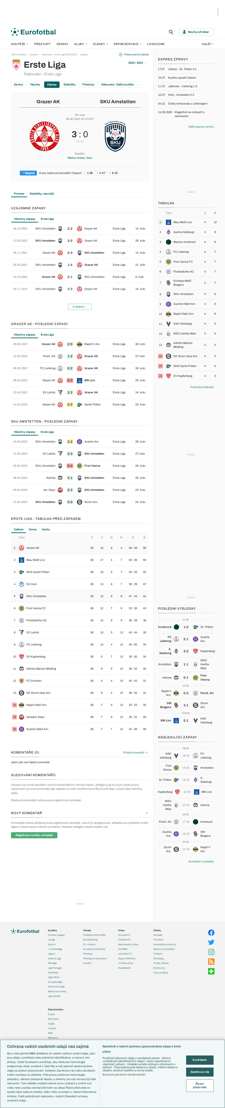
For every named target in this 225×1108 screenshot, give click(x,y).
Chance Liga (54, 958)
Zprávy (18, 84)
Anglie (51, 1023)
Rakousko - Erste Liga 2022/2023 (59, 54)
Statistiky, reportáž (42, 193)
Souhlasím (199, 1059)
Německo (53, 1037)
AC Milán (123, 949)
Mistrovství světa (57, 991)
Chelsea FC (124, 939)
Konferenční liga (56, 986)
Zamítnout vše (199, 1071)
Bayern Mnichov (127, 958)
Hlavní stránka (18, 54)
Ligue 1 (51, 953)
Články (157, 930)
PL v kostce (89, 944)
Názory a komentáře (164, 949)
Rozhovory (159, 968)
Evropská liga (55, 982)
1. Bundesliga (55, 949)
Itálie (50, 1033)
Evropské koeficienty (94, 949)
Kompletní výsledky (201, 861)
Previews (158, 939)
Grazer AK (48, 101)
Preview (19, 193)
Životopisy (158, 958)
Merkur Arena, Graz (80, 157)
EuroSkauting (90, 939)
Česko (51, 1014)
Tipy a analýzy (160, 972)
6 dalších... (80, 306)
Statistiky (70, 84)
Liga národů (54, 996)
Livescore (156, 44)
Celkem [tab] (19, 529)
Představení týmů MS (94, 935)
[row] (80, 229)
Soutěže (18, 44)
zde (105, 826)
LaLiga (51, 939)
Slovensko (53, 1019)
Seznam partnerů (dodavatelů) (123, 1074)
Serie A (52, 944)
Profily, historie (161, 963)
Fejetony (158, 953)
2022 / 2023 (135, 62)
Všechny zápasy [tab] (24, 219)
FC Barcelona (125, 963)
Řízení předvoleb (200, 1085)
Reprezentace (126, 44)
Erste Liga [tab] (47, 219)
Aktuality (158, 935)
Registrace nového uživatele (34, 835)
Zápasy (62, 44)
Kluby (79, 44)
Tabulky (35, 84)
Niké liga (52, 963)
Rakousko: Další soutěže (117, 84)
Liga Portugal (55, 968)
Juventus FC (125, 953)
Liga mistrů (53, 977)
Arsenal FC (124, 935)
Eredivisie (53, 972)
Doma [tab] (32, 529)
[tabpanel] (80, 268)
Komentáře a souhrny (164, 944)
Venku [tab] (46, 529)
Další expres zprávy (201, 126)
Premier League (56, 935)
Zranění (87, 963)
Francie (52, 1028)
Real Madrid (124, 968)
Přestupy (42, 44)
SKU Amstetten (118, 101)
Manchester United (128, 944)
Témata (87, 930)
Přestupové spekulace (95, 958)
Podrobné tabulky (202, 387)
